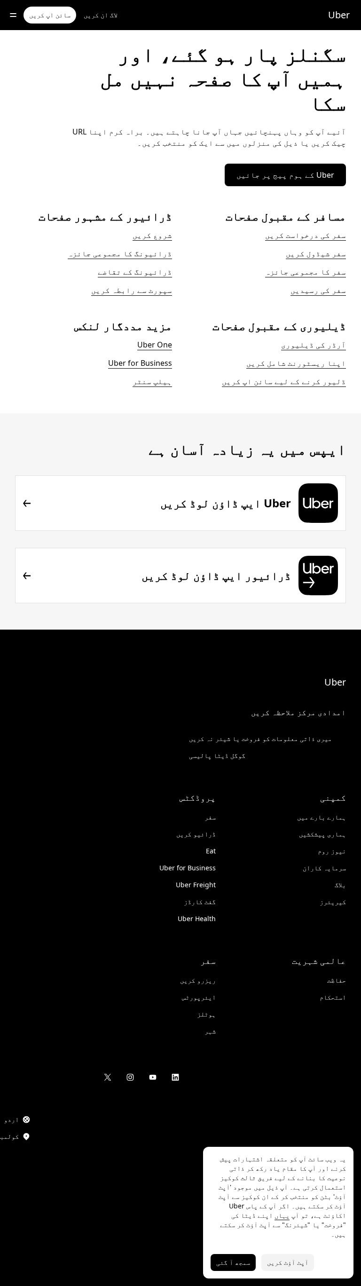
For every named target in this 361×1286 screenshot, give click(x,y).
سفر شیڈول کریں (316, 253)
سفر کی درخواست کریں (305, 235)
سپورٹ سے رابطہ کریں (131, 290)
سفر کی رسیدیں (318, 290)
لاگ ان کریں (101, 14)
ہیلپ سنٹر (152, 381)
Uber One (154, 344)
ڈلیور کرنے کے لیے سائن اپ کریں (284, 381)
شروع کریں (152, 235)
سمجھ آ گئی (233, 1262)
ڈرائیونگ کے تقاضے (135, 272)
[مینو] (13, 15)
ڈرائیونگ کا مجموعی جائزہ (120, 253)
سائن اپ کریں (50, 14)
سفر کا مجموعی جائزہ (305, 272)
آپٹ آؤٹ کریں (287, 1262)
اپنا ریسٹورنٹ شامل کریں (296, 363)
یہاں (282, 1215)
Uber (339, 14)
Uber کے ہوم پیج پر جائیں (285, 175)
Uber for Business (140, 363)
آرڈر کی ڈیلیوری (313, 344)
